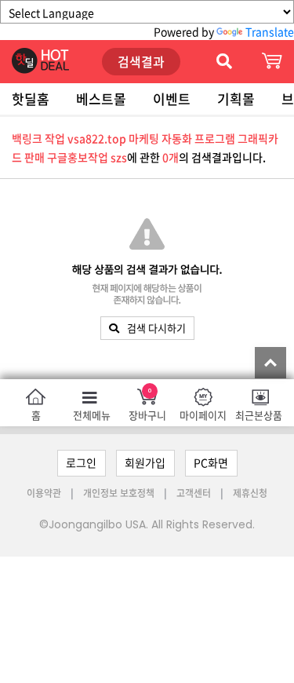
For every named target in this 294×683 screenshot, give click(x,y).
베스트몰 (101, 98)
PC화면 (211, 462)
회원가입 (145, 462)
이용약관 (45, 493)
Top (270, 362)
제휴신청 (250, 493)
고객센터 (193, 493)
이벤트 (172, 98)
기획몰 (236, 98)
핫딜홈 (30, 98)
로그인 (81, 462)
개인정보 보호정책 (120, 493)
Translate (269, 31)
